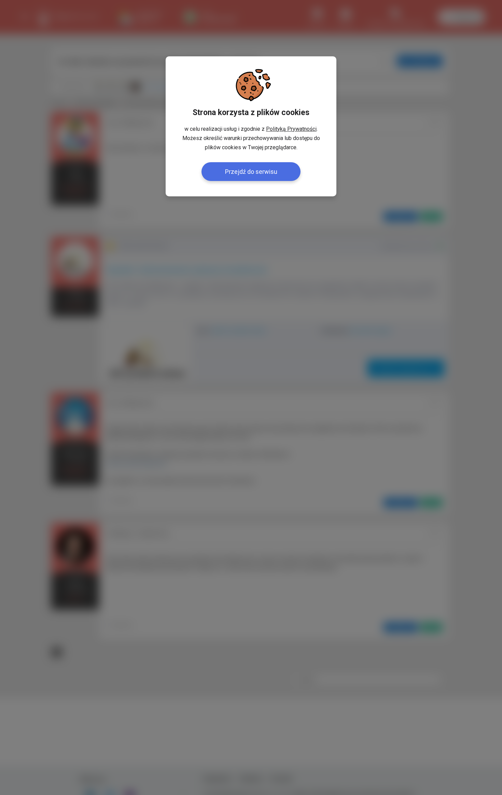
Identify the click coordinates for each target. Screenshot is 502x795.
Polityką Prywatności (291, 129)
